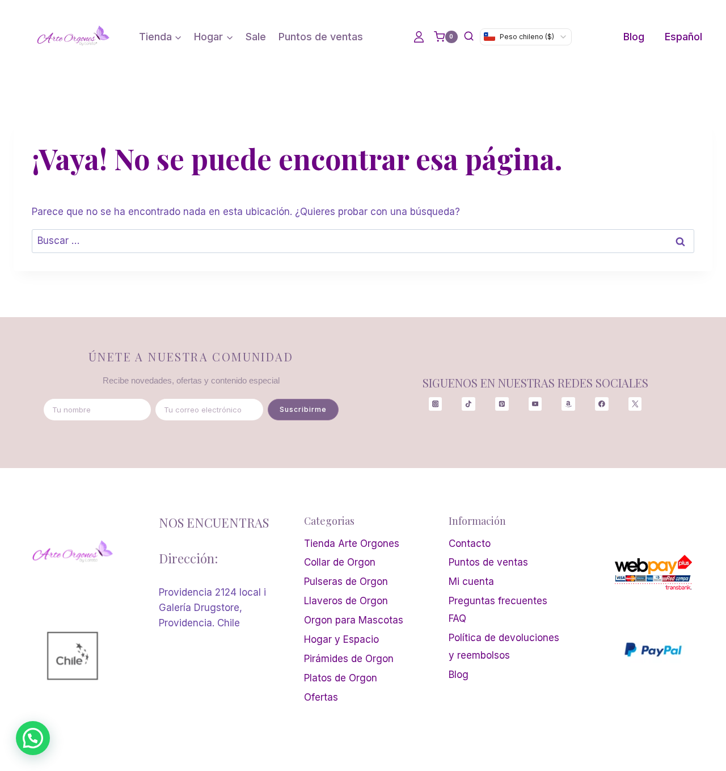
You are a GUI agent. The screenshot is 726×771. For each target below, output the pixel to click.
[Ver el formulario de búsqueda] (468, 36)
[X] (634, 403)
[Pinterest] (501, 403)
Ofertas (321, 697)
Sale (256, 37)
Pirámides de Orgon (349, 658)
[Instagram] (435, 403)
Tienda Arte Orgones (351, 543)
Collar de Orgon (339, 562)
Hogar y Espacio (341, 639)
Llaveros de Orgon (346, 600)
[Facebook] (601, 403)
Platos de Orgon (340, 678)
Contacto (470, 543)
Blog (633, 37)
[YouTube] (535, 403)
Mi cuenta (471, 581)
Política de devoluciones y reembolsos (504, 646)
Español (683, 37)
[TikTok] (468, 403)
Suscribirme (303, 409)
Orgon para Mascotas (353, 620)
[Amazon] (568, 403)
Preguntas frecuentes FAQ (498, 609)
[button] (33, 738)
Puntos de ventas (320, 37)
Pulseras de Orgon (346, 581)
